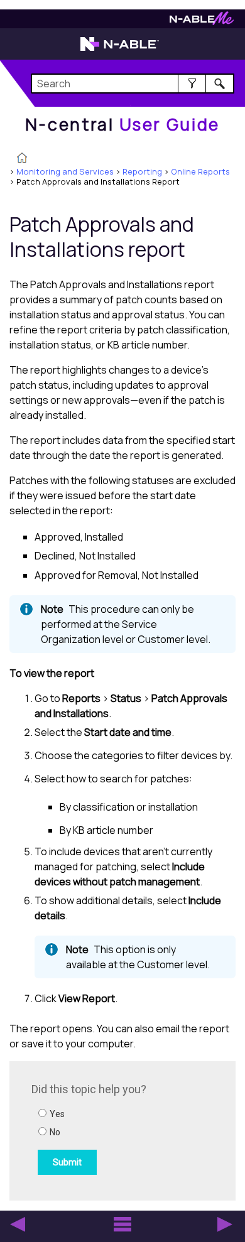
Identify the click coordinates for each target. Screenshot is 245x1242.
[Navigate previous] (17, 1224)
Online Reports (200, 171)
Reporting (142, 171)
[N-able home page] (119, 50)
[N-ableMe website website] (202, 22)
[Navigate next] (224, 1224)
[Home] (22, 159)
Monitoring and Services (65, 171)
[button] (192, 83)
